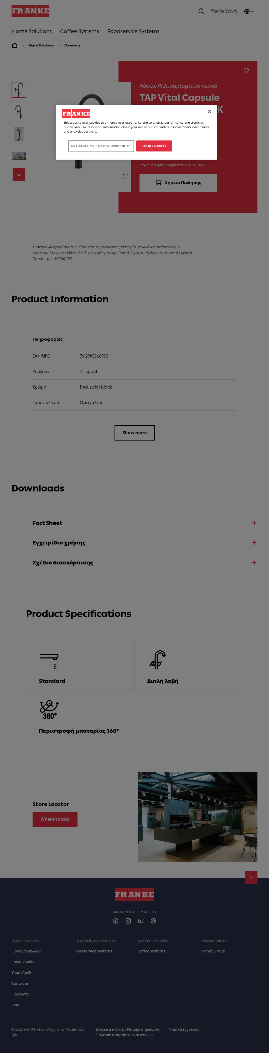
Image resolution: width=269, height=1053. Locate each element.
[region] (136, 132)
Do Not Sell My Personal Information (101, 146)
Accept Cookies (154, 146)
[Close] (209, 111)
